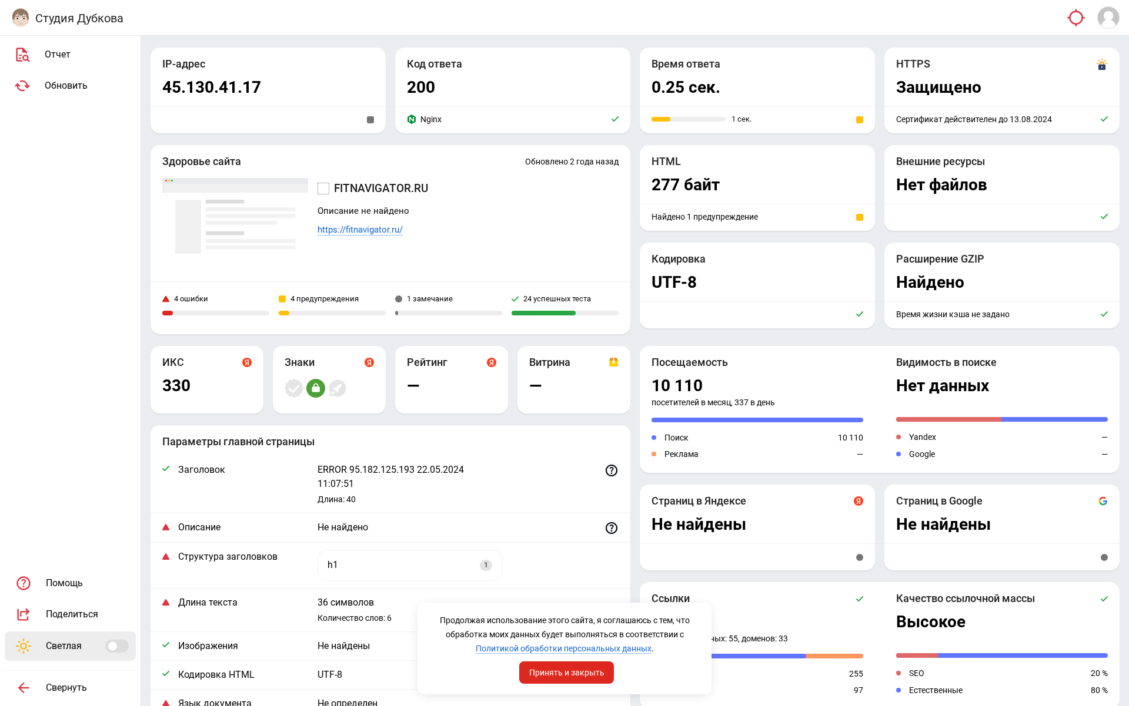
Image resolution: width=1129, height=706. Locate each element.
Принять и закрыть (566, 672)
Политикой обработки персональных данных (564, 648)
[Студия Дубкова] (20, 17)
